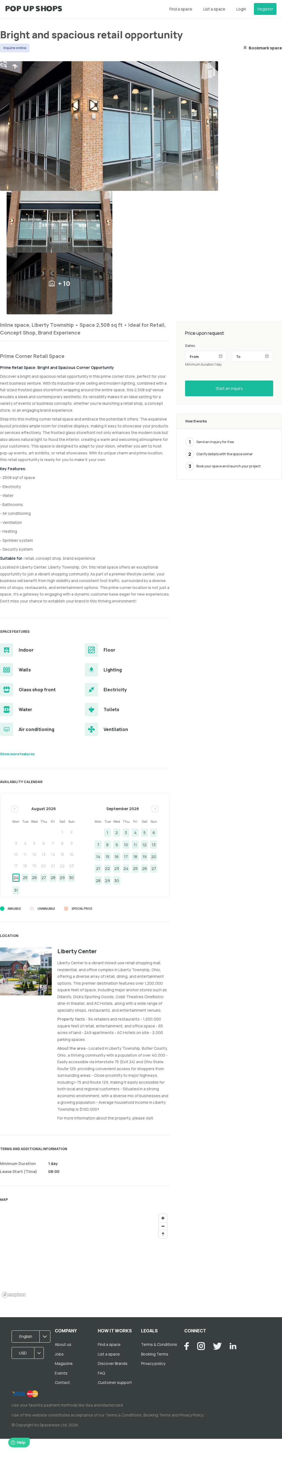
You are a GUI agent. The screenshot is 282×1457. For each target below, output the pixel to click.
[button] (33, 1336)
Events (61, 1373)
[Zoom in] (163, 1218)
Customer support (115, 1382)
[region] (85, 1255)
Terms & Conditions (159, 1344)
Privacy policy (153, 1363)
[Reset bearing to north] (163, 1234)
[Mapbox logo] (14, 1295)
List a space (214, 9)
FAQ (101, 1373)
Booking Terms (154, 1354)
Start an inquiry (229, 388)
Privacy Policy (191, 1415)
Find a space (180, 9)
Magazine (64, 1363)
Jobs (59, 1354)
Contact (62, 1382)
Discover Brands (113, 1363)
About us (63, 1344)
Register (265, 9)
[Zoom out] (163, 1226)
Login (241, 9)
